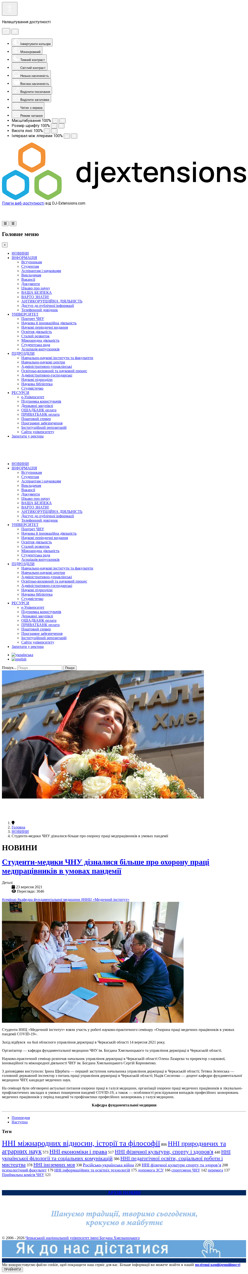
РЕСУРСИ (20, 393)
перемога (215, 1170)
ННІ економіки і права (78, 1151)
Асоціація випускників (40, 349)
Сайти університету (37, 432)
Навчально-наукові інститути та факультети (57, 358)
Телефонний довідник (39, 310)
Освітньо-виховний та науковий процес (54, 371)
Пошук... (9, 668)
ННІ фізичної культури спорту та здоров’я (181, 1165)
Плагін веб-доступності (23, 203)
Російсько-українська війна (108, 1165)
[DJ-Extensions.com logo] (124, 198)
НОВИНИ (20, 253)
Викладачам (31, 275)
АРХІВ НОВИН (124, 1192)
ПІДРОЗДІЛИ (23, 353)
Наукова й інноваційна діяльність (49, 323)
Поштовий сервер (36, 419)
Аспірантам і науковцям (41, 271)
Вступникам (31, 262)
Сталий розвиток (35, 336)
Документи (30, 284)
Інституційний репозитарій (44, 427)
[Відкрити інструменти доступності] (9, 9)
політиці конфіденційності (217, 1265)
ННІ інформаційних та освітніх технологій (92, 1170)
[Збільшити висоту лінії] (54, 130)
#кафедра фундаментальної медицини (49, 899)
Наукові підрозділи (37, 380)
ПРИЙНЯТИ (12, 1269)
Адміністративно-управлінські (46, 366)
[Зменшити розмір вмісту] (55, 120)
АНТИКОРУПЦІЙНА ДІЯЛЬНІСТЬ (51, 301)
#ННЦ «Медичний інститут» (105, 899)
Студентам (30, 266)
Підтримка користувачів (41, 401)
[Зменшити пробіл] (67, 136)
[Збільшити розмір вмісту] (62, 120)
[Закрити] (15, 32)
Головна (18, 827)
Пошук (70, 668)
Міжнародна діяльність (40, 340)
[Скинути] (6, 31)
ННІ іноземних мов (54, 1165)
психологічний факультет (24, 1170)
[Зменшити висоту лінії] (47, 130)
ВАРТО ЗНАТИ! (35, 297)
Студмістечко (32, 388)
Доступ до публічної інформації (47, 306)
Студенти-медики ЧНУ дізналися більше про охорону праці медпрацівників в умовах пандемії (105, 866)
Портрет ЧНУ (32, 319)
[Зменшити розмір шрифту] (54, 125)
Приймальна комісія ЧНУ (23, 1175)
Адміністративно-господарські (46, 375)
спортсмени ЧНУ (185, 1170)
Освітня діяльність (36, 332)
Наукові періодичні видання (44, 327)
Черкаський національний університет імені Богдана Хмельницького (82, 1238)
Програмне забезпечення (41, 423)
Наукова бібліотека (37, 384)
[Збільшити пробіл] (74, 136)
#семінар (9, 899)
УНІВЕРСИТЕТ (25, 314)
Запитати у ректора (28, 436)
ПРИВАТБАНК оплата (40, 414)
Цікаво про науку (35, 288)
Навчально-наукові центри (43, 362)
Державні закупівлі (37, 406)
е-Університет (32, 397)
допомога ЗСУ (151, 1170)
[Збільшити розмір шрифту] (61, 125)
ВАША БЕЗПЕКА (36, 292)
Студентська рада (35, 345)
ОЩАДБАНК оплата (38, 410)
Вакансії (28, 279)
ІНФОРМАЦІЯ (24, 258)
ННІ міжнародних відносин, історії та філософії (81, 1143)
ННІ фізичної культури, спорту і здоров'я (164, 1151)
